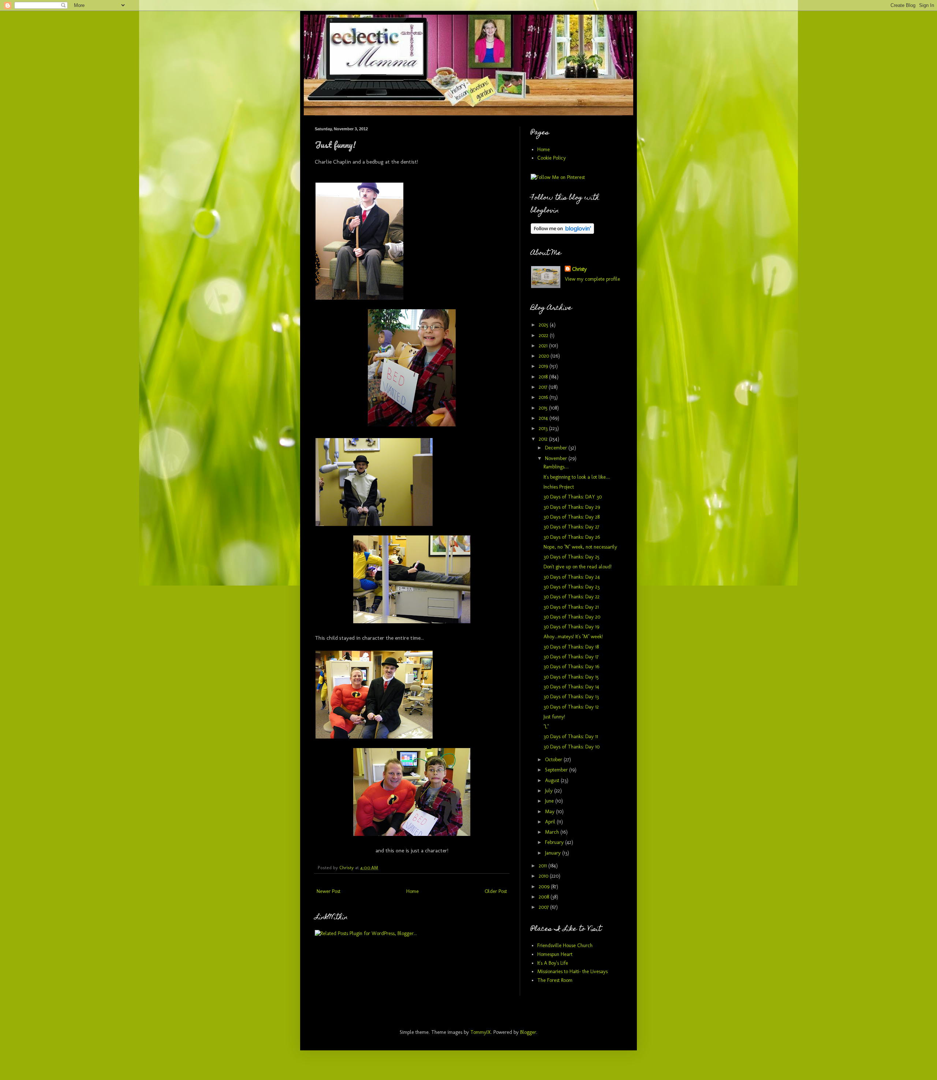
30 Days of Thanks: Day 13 (571, 697)
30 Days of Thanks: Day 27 (571, 527)
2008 (544, 897)
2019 (544, 366)
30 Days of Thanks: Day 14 (571, 687)
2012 (544, 439)
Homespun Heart (554, 954)
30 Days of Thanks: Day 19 (571, 627)
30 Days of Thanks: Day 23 (572, 587)
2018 (544, 377)
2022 (544, 335)
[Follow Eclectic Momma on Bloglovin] (562, 232)
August (553, 780)
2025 (544, 325)
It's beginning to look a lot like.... (577, 477)
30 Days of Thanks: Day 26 (572, 537)
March (552, 832)
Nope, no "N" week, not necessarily (580, 547)
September (557, 770)
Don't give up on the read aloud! (578, 567)
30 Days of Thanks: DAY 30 (573, 497)
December (556, 448)
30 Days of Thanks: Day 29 (572, 507)
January (553, 853)
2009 (545, 886)
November (556, 458)
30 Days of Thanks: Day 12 (571, 707)
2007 (544, 907)
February (555, 842)
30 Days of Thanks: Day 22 (572, 597)
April (551, 822)
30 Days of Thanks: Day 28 (572, 517)
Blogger (528, 1032)
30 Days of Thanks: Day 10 (572, 747)
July (549, 791)
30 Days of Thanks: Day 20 (572, 617)
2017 (544, 387)
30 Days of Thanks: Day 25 (572, 557)
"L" (546, 727)
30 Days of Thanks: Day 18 (571, 647)
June (550, 801)
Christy (579, 269)
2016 (544, 397)
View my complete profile (592, 279)
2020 (544, 356)
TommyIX (480, 1032)
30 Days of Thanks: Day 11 (571, 736)
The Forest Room (554, 980)
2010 (544, 876)
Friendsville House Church (565, 945)
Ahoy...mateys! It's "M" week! (573, 637)
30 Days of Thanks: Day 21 (571, 607)
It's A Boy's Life (552, 963)
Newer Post (328, 891)
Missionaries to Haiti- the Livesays (572, 971)
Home (412, 891)
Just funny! (554, 717)
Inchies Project (559, 487)
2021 (544, 346)
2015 (544, 408)
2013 (544, 428)
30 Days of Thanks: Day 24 (572, 577)
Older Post (496, 891)
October (554, 759)
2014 (544, 418)
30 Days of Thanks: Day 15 (571, 677)
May (550, 811)
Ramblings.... (556, 467)
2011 (543, 866)
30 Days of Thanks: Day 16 (571, 667)
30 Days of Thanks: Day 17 (571, 657)
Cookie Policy (551, 158)
